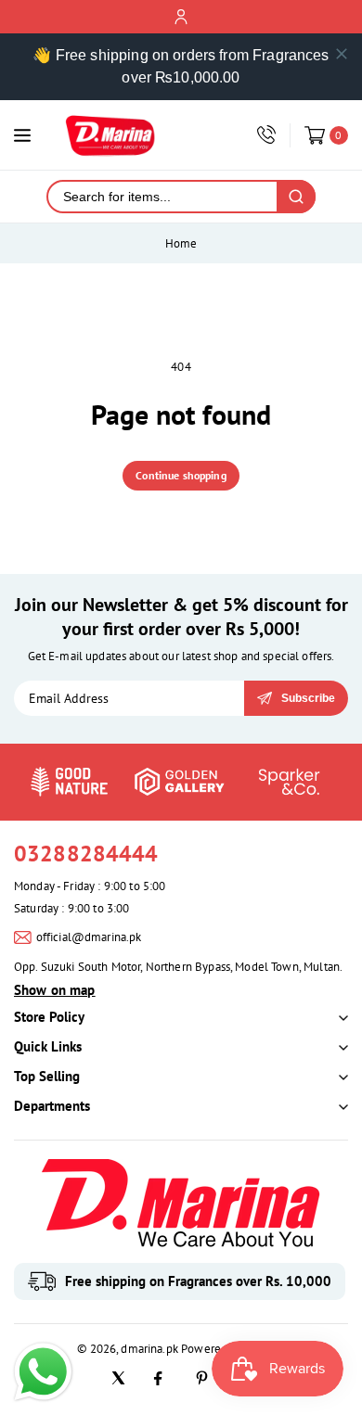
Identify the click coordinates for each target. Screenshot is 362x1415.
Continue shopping (181, 475)
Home (181, 243)
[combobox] (162, 196)
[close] (341, 53)
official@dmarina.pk (89, 937)
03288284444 (86, 853)
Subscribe (308, 698)
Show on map (55, 990)
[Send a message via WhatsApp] (43, 1372)
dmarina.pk (149, 1349)
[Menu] (22, 135)
